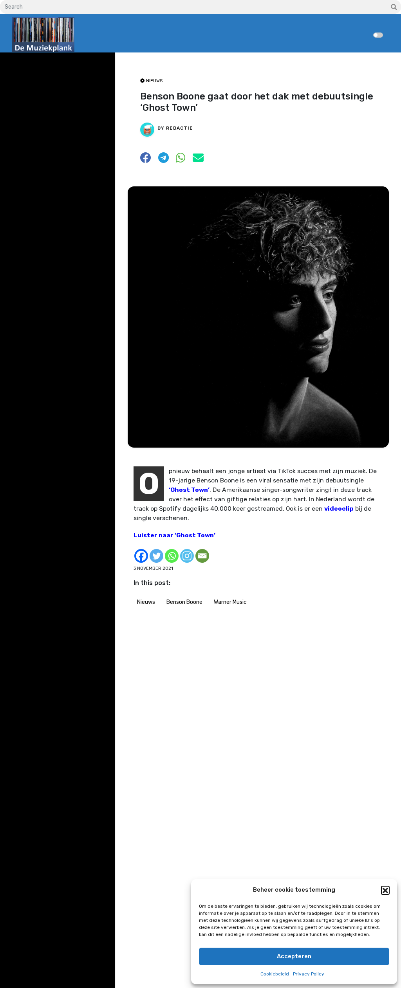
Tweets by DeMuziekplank (45, 64)
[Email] (202, 556)
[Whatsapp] (172, 556)
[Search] (394, 7)
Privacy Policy (308, 974)
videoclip (339, 508)
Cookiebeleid (274, 974)
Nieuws (146, 602)
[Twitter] (156, 556)
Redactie (179, 128)
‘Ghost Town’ (189, 489)
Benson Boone (184, 602)
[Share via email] (198, 160)
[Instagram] (187, 556)
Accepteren (294, 956)
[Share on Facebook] (145, 160)
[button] (385, 890)
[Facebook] (141, 556)
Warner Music (230, 602)
